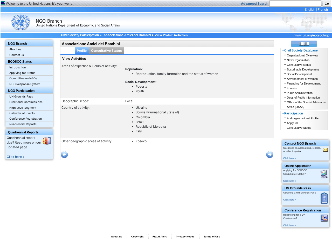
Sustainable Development (303, 69)
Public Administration (300, 92)
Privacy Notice (185, 236)
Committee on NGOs (23, 78)
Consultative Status (106, 51)
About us (15, 49)
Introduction (17, 67)
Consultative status (299, 64)
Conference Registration (25, 118)
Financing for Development (304, 83)
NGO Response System (24, 84)
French (323, 9)
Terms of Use (212, 236)
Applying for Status (22, 73)
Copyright (137, 236)
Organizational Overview (302, 55)
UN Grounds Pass (21, 96)
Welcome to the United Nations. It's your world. (39, 3)
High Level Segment (22, 107)
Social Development (299, 74)
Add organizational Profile (303, 118)
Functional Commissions (26, 102)
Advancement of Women (302, 78)
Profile (82, 51)
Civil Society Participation (80, 35)
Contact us (16, 55)
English (310, 9)
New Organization (298, 60)
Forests (292, 88)
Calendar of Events (22, 113)
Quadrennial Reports (23, 124)
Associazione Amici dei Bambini (127, 35)
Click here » (15, 157)
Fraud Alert (160, 236)
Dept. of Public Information (303, 97)
